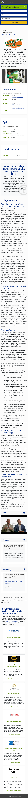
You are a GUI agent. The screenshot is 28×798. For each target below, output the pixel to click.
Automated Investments (14, 637)
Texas (8, 583)
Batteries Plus (14, 777)
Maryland (17, 581)
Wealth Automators (14, 693)
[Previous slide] (4, 76)
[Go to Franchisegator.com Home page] (8, 2)
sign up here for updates (12, 621)
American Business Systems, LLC (14, 749)
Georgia (13, 581)
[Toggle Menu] (25, 2)
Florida (9, 581)
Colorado (6, 581)
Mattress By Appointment (14, 721)
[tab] (11, 81)
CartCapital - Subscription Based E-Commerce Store (14, 665)
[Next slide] (25, 76)
